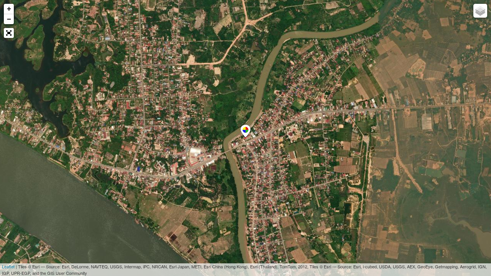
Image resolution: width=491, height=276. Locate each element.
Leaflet (8, 266)
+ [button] (9, 9)
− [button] (9, 19)
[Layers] (480, 11)
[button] (9, 33)
